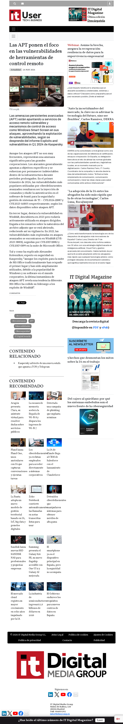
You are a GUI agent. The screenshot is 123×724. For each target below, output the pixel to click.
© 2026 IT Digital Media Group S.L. (28, 634)
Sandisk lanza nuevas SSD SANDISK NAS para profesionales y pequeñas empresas (18, 557)
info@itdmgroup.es (60, 714)
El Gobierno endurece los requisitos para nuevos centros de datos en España (54, 604)
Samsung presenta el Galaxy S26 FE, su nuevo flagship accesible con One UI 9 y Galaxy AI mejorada (36, 561)
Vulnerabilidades (22, 326)
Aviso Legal (57, 634)
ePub (105, 327)
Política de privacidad (29, 640)
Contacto (67, 640)
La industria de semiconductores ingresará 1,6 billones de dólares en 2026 (38, 604)
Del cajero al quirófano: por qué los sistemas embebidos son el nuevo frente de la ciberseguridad (90, 402)
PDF (96, 327)
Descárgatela (96, 21)
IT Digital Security (23, 336)
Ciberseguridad (23, 316)
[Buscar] (15, 3)
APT (32, 321)
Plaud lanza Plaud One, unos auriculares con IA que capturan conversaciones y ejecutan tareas (19, 464)
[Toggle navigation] (13, 29)
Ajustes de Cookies (103, 634)
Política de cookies (78, 634)
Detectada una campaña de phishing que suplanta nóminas (54, 410)
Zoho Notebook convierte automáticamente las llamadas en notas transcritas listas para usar (38, 511)
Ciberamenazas (19, 321)
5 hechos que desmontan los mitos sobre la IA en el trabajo (91, 360)
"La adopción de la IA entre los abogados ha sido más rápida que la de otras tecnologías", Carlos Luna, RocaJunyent (90, 196)
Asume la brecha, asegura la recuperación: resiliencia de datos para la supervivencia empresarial (86, 50)
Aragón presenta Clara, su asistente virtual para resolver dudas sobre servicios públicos (17, 418)
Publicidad (99, 640)
